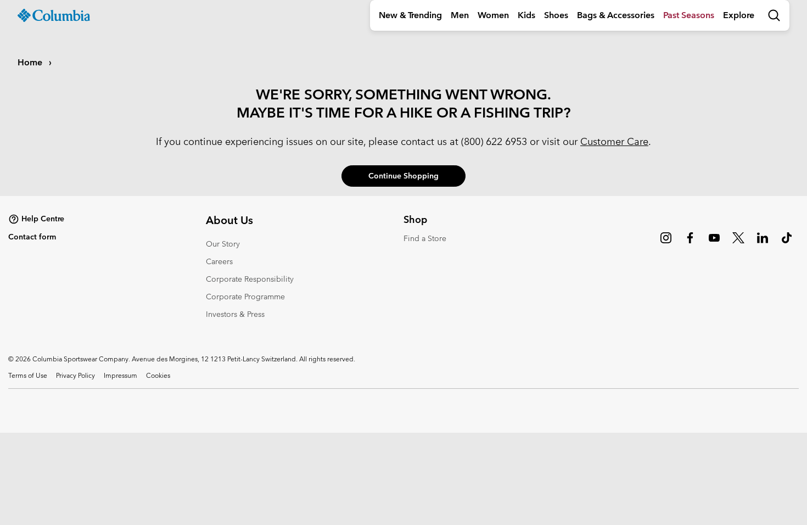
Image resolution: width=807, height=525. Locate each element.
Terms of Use (27, 375)
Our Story (223, 244)
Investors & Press (235, 314)
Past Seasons (688, 15)
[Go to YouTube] (714, 243)
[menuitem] (410, 15)
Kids (526, 15)
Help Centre (42, 219)
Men (460, 15)
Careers (219, 261)
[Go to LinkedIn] (762, 243)
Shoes (556, 15)
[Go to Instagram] (666, 243)
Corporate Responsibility (250, 279)
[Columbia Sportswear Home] (54, 15)
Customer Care (614, 141)
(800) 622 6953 (494, 141)
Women (493, 15)
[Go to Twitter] (738, 243)
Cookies (158, 375)
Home (31, 62)
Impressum (120, 375)
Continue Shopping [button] (403, 176)
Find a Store (425, 238)
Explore (738, 15)
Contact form (32, 237)
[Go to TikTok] (787, 243)
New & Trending (410, 15)
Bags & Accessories (615, 15)
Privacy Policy (75, 375)
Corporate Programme (245, 296)
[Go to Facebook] (690, 243)
